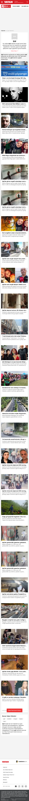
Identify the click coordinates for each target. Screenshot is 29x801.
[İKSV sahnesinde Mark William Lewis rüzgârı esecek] (14, 94)
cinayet (15, 719)
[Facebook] (19, 786)
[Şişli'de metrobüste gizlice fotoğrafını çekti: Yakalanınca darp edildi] (14, 584)
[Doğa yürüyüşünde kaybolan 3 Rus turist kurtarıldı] (14, 507)
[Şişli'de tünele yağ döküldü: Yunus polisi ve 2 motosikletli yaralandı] (14, 662)
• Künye (12, 798)
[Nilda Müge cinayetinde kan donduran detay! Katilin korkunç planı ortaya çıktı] (14, 146)
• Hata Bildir (14, 799)
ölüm (4, 721)
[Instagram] (26, 786)
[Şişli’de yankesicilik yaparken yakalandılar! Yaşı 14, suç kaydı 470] (14, 533)
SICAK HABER (16, 6)
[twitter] (22, 786)
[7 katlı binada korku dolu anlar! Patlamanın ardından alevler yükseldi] (14, 326)
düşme (21, 719)
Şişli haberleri (10, 30)
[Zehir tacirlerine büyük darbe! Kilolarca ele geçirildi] (14, 636)
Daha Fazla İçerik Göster (14, 710)
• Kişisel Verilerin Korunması (20, 798)
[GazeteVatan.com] (5, 762)
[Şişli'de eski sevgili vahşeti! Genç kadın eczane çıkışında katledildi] (14, 249)
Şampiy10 (5, 782)
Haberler (3, 30)
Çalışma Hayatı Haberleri (8, 774)
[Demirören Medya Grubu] (21, 762)
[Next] (16, 786)
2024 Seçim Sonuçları (8, 772)
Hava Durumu (6, 777)
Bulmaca (5, 779)
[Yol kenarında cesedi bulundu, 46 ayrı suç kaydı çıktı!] (14, 430)
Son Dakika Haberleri (8, 769)
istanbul (9, 719)
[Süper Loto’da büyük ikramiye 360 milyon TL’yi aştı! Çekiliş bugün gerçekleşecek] (14, 68)
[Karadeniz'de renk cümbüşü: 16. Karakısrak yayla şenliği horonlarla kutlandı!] (14, 378)
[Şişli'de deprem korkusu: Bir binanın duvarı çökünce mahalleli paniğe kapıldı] (14, 301)
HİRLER (5, 6)
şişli (4, 719)
